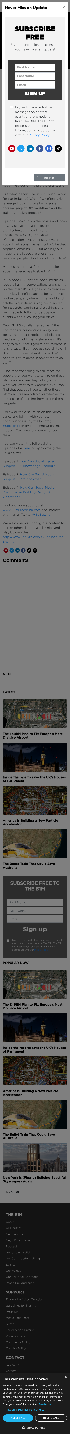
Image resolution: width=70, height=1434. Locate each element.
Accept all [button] (18, 1418)
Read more (45, 1404)
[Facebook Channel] (39, 148)
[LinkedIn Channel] (30, 148)
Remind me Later (49, 177)
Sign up (35, 93)
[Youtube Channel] (11, 148)
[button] (35, 1410)
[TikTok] (58, 148)
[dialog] (35, 1403)
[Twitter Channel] (21, 148)
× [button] (65, 1377)
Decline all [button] (51, 1418)
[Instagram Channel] (49, 148)
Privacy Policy (39, 135)
